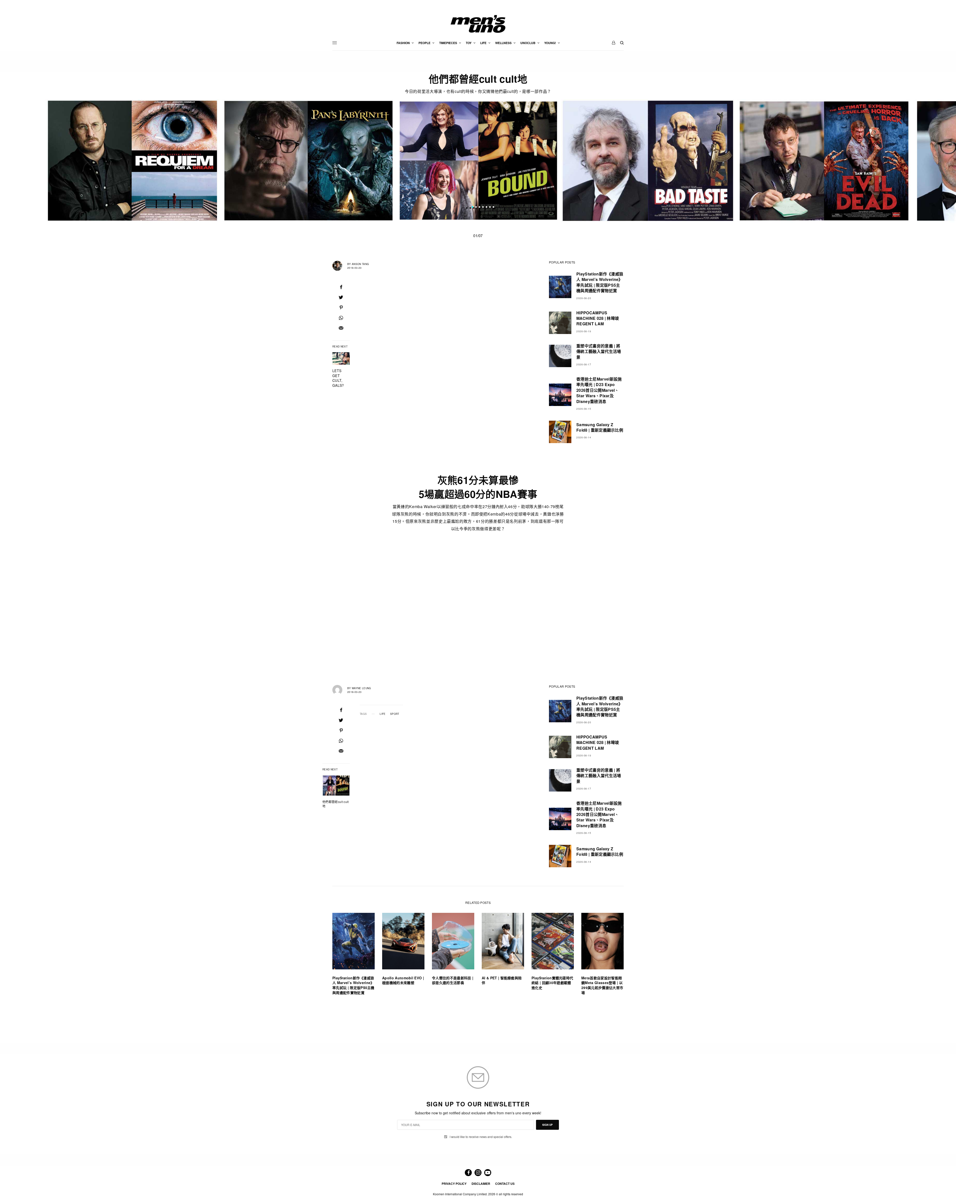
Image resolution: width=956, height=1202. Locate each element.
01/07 (478, 235)
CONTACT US (505, 1183)
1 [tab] (472, 207)
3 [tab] (479, 207)
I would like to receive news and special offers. (481, 1136)
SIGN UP (547, 1125)
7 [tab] (493, 207)
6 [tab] (490, 207)
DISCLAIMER (481, 1183)
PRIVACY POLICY (454, 1183)
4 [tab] (483, 207)
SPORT (394, 714)
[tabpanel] (478, 160)
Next (754, 160)
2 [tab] (476, 207)
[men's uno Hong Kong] (478, 24)
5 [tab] (486, 207)
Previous (202, 160)
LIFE (382, 714)
